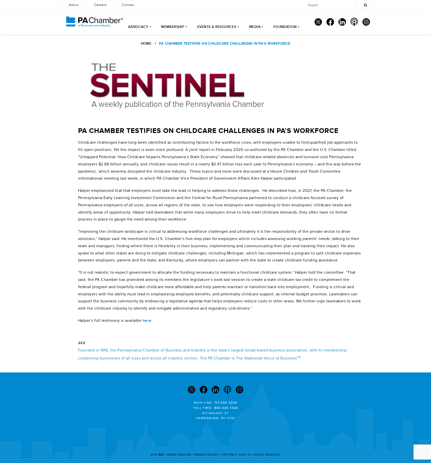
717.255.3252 (225, 403)
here (147, 320)
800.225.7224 (226, 408)
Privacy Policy (206, 454)
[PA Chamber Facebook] (330, 22)
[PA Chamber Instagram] (366, 22)
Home (146, 43)
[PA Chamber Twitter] (318, 22)
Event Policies (179, 454)
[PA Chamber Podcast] (354, 22)
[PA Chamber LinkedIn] (342, 22)
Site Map (158, 454)
